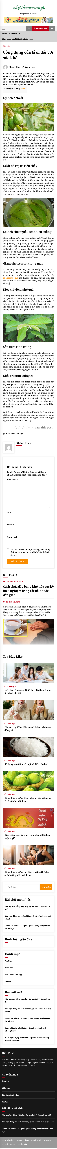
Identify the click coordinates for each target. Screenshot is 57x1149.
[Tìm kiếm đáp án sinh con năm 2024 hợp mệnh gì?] (28, 818)
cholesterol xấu (10, 278)
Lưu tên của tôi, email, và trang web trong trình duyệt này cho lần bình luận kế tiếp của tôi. (30, 552)
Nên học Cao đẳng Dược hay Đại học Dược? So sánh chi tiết (28, 692)
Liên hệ (5, 1144)
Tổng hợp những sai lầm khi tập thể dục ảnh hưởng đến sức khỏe (27, 874)
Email (10, 525)
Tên (9, 512)
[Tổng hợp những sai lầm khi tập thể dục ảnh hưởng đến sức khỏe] (28, 855)
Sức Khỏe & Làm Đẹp (13, 582)
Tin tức (6, 46)
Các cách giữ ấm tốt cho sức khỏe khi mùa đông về (28, 729)
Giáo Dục (9, 968)
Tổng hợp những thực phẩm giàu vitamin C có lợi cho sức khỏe (28, 799)
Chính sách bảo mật (18, 1144)
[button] (29, 28)
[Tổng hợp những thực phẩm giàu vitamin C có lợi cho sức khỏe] (28, 781)
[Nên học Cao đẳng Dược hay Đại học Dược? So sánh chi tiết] (28, 673)
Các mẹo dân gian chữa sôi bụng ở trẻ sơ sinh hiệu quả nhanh (28, 1122)
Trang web (12, 537)
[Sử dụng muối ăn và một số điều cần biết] (28, 747)
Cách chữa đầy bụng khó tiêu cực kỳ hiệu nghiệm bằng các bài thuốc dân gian (28, 591)
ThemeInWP (47, 1140)
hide (23, 89)
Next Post (8, 575)
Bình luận (12, 479)
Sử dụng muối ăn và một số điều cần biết (26, 764)
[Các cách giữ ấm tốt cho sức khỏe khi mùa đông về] (28, 710)
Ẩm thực (8, 961)
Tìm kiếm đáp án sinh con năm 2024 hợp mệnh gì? (28, 837)
